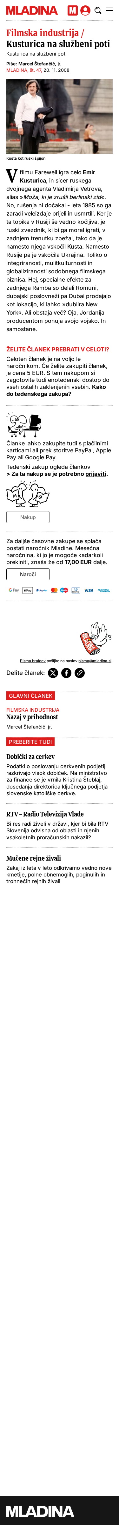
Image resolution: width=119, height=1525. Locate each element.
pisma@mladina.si (94, 660)
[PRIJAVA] (85, 10)
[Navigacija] (109, 10)
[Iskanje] (98, 10)
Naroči (28, 574)
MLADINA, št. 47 (23, 70)
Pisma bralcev (33, 660)
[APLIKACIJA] (73, 10)
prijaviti (95, 473)
